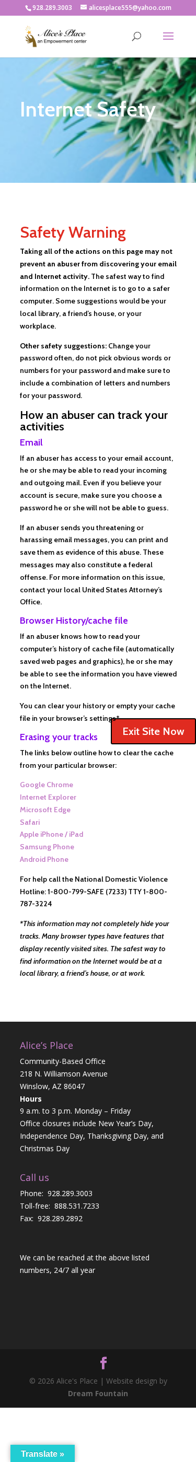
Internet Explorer (48, 797)
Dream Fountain (98, 1393)
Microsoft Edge (45, 809)
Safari (30, 822)
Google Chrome (46, 784)
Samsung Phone (47, 846)
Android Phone (44, 859)
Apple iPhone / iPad (51, 834)
